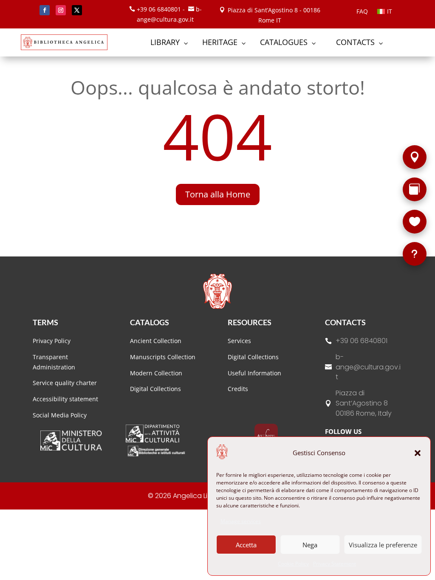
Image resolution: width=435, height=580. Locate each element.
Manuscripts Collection (162, 357)
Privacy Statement (334, 563)
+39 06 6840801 (361, 341)
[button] (417, 453)
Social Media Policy (60, 415)
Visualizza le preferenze (383, 545)
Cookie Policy (293, 563)
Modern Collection (156, 373)
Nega (309, 545)
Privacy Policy (52, 341)
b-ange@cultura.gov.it (368, 367)
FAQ (362, 11)
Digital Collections (155, 389)
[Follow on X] (77, 10)
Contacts (345, 322)
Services (239, 341)
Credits (238, 389)
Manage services (240, 521)
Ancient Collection (155, 341)
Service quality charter (65, 383)
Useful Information (254, 373)
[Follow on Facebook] (45, 10)
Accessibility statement (65, 399)
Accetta (246, 545)
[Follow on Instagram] (61, 10)
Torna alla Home (217, 194)
